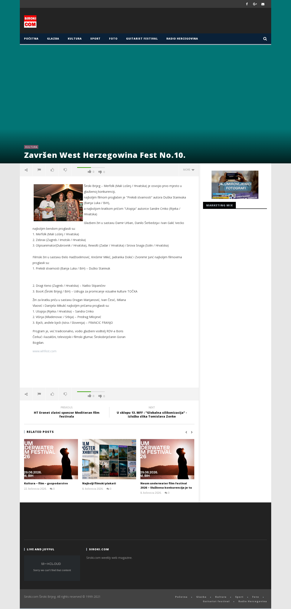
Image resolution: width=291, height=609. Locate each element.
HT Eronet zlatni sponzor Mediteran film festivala (66, 412)
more (187, 169)
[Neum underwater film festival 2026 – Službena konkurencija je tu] (167, 459)
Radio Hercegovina (182, 38)
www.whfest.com (44, 351)
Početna (31, 38)
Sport (95, 38)
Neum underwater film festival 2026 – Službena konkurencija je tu (166, 485)
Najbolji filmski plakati (99, 483)
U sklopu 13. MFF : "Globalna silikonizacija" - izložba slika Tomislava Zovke (152, 412)
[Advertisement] (187, 21)
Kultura (75, 38)
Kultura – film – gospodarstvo (46, 483)
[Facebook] (247, 4)
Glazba (53, 38)
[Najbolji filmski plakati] (109, 459)
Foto (113, 38)
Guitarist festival (142, 38)
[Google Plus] (255, 4)
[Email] (263, 4)
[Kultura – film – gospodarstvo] (51, 459)
